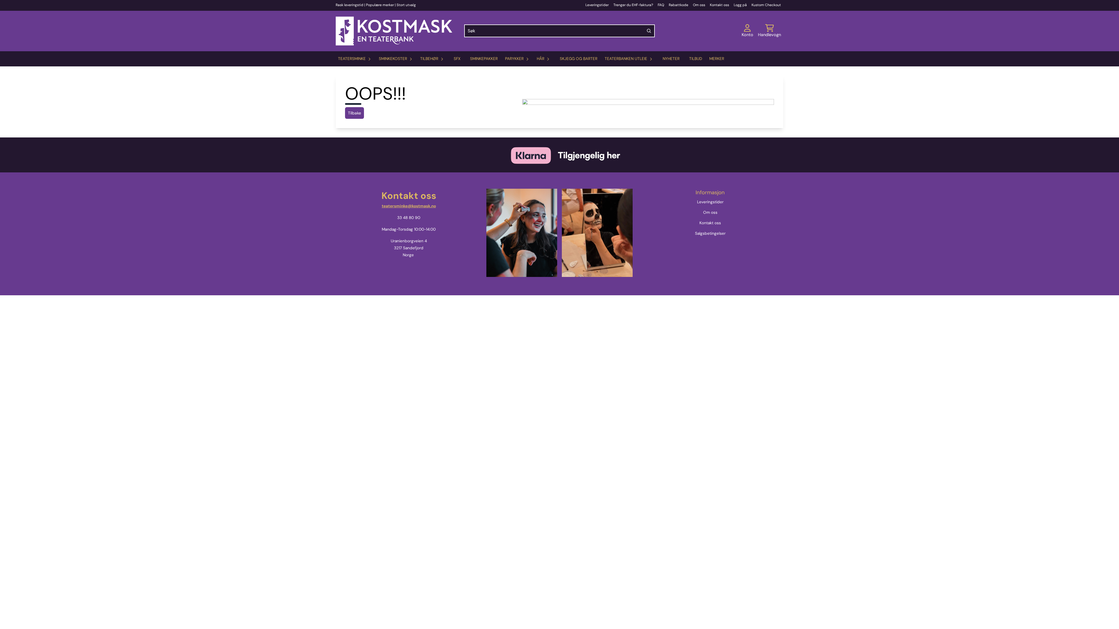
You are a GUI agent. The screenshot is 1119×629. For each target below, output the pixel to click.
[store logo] (394, 31)
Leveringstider (597, 5)
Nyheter (671, 58)
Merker (716, 58)
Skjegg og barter (578, 58)
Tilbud (695, 58)
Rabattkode (678, 5)
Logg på (740, 5)
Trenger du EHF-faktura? (633, 5)
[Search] (649, 30)
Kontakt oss (719, 5)
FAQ (661, 5)
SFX (457, 58)
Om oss (699, 5)
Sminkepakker (484, 58)
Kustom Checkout (766, 5)
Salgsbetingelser (710, 233)
